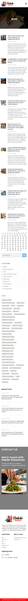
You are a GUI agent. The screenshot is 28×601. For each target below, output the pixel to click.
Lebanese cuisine (6, 334)
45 (4, 241)
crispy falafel (5, 305)
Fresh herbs (17, 308)
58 (13, 242)
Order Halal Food (5, 545)
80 (18, 246)
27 (10, 237)
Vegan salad (15, 379)
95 (10, 250)
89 (15, 248)
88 (13, 248)
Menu (3, 537)
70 (18, 244)
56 (7, 242)
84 (2, 248)
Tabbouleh (13, 371)
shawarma (6, 281)
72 (23, 244)
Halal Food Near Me (19, 314)
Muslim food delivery (7, 356)
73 (26, 244)
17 (10, 235)
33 (26, 237)
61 (20, 242)
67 (10, 244)
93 (26, 248)
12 (23, 233)
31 (20, 237)
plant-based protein (15, 368)
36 (7, 239)
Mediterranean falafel (8, 339)
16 (7, 235)
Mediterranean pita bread (9, 342)
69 (15, 244)
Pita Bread (6, 279)
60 (18, 242)
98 (18, 250)
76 (7, 246)
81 (20, 246)
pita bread (5, 368)
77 (10, 246)
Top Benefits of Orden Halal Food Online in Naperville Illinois (17, 60)
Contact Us (4, 547)
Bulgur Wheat (20, 303)
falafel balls (20, 305)
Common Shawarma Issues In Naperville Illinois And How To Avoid (12, 410)
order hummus (7, 276)
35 (5, 239)
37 (10, 239)
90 (18, 248)
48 (13, 241)
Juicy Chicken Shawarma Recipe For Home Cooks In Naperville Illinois (17, 149)
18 (12, 235)
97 (15, 250)
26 (7, 237)
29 (15, 237)
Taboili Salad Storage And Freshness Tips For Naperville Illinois (17, 192)
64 (2, 244)
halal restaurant (8, 269)
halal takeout (18, 322)
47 (10, 241)
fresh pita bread (6, 311)
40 (18, 239)
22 (22, 235)
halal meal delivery (7, 322)
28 (13, 237)
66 (7, 244)
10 (18, 233)
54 (2, 242)
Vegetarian (5, 382)
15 (5, 235)
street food (5, 371)
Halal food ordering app (8, 317)
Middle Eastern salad (7, 354)
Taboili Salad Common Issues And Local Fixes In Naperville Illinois (16, 216)
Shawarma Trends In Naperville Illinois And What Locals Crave (13, 422)
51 (20, 241)
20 (17, 235)
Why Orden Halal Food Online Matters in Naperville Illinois (16, 37)
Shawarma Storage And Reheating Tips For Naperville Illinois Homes (12, 397)
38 (12, 239)
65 (5, 244)
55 (5, 242)
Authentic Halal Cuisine (8, 303)
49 (15, 241)
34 (2, 239)
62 (23, 242)
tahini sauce (14, 373)
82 (23, 246)
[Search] (24, 255)
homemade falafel (17, 328)
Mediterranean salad (7, 345)
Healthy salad (5, 328)
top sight (5, 286)
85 (5, 248)
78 (13, 246)
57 (10, 242)
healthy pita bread (17, 325)
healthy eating (6, 325)
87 (10, 248)
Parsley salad (19, 365)
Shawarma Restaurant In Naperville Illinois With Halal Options (17, 102)
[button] (26, 3)
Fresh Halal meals (7, 308)
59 (15, 242)
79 (15, 246)
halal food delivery (7, 314)
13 (25, 233)
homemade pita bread (8, 331)
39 (15, 239)
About (3, 541)
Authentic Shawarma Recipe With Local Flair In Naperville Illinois (16, 171)
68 (13, 244)
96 (13, 250)
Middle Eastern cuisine (8, 348)
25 (5, 237)
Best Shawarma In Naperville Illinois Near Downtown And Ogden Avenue (16, 126)
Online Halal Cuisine (7, 359)
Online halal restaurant (8, 362)
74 (2, 246)
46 (7, 241)
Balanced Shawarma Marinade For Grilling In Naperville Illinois (16, 80)
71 (20, 244)
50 (18, 241)
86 (7, 248)
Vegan (17, 376)
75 (5, 246)
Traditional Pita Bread (8, 376)
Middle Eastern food (7, 351)
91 (20, 248)
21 (19, 235)
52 (23, 241)
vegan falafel (5, 379)
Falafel (5, 267)
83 (26, 246)
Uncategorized (7, 289)
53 (26, 241)
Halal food (15, 311)
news (4, 272)
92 (23, 248)
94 (7, 250)
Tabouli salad (7, 284)
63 (26, 242)
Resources (4, 539)
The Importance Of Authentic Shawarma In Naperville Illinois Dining (13, 434)
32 (23, 237)
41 (20, 239)
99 (21, 250)
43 (26, 239)
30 (18, 237)
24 (2, 237)
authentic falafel (6, 300)
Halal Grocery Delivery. (8, 320)
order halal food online (10, 274)
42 (23, 239)
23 (25, 235)
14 (3, 235)
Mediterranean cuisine (8, 337)
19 (14, 235)
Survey (3, 543)
